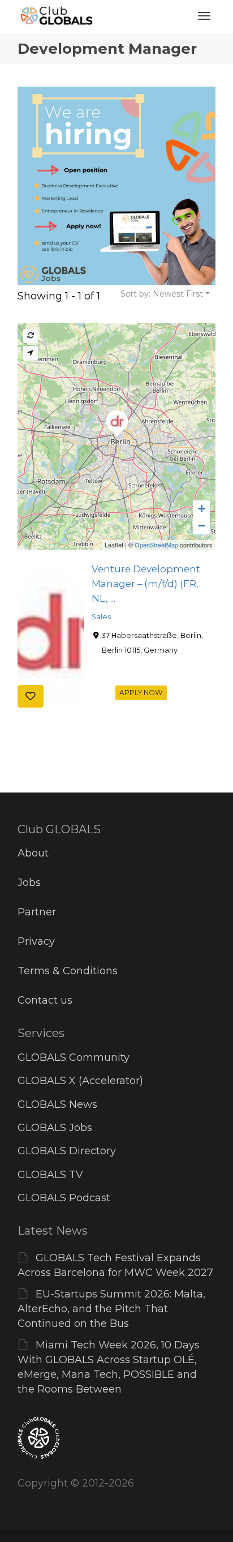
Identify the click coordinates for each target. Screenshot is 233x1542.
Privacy (36, 941)
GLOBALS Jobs (55, 1127)
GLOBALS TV (50, 1174)
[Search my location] (30, 353)
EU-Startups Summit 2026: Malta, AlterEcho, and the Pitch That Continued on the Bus (111, 1309)
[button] (201, 508)
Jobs (29, 882)
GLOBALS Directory (67, 1151)
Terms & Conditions (68, 971)
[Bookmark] (31, 696)
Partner (37, 912)
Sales (101, 616)
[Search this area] (30, 336)
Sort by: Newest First (161, 294)
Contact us (45, 1000)
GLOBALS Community (74, 1057)
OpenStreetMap (156, 544)
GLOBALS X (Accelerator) (80, 1080)
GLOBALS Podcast (64, 1198)
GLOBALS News (57, 1104)
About (33, 853)
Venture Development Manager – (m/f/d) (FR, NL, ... (146, 583)
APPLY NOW (141, 692)
